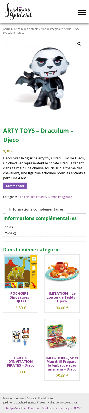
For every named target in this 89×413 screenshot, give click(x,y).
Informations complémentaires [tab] (36, 209)
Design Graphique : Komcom (22, 408)
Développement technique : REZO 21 (62, 408)
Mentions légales (13, 398)
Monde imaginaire (52, 29)
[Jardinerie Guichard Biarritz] (18, 11)
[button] (79, 44)
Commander (15, 186)
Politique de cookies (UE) (63, 402)
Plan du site (45, 398)
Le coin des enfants (26, 29)
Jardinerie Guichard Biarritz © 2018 (24, 402)
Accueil (7, 29)
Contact (31, 398)
